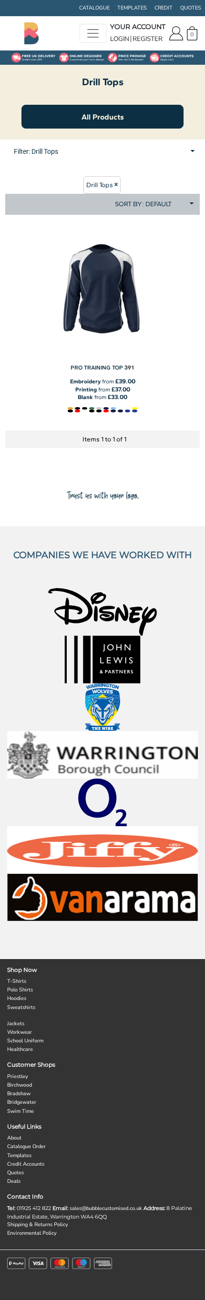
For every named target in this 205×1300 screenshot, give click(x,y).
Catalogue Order (26, 1146)
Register (148, 38)
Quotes (15, 1172)
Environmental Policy (32, 1233)
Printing (86, 389)
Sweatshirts (21, 1007)
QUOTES (190, 7)
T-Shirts (16, 981)
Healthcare (20, 1049)
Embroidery (85, 381)
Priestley (17, 1076)
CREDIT (163, 7)
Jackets (15, 1023)
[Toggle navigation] (93, 33)
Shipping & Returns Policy (37, 1224)
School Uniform (25, 1040)
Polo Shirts (20, 989)
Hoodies (16, 998)
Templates (19, 1155)
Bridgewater (21, 1102)
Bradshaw (19, 1093)
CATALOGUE (94, 7)
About (14, 1137)
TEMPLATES (132, 7)
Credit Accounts (25, 1164)
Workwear (19, 1032)
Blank (85, 397)
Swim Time (20, 1111)
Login (119, 38)
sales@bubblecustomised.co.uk (106, 1208)
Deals (13, 1181)
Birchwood (19, 1085)
